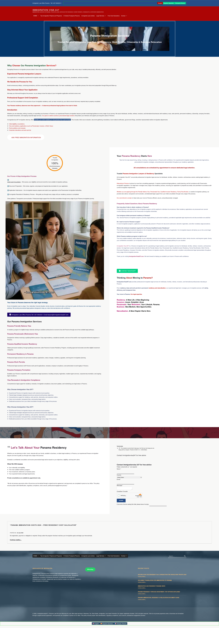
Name (119, 469)
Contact (123, 16)
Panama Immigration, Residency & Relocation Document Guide (158, 597)
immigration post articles (88, 16)
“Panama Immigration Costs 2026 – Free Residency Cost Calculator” (43, 525)
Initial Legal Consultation (14, 182)
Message (120, 485)
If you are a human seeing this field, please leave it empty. (133, 504)
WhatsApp (90, 569)
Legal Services (100, 16)
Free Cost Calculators (114, 16)
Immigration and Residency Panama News (151, 586)
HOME (35, 16)
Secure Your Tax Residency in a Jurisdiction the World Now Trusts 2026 (162, 574)
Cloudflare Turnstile (122, 491)
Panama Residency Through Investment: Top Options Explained (159, 592)
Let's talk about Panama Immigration (135, 263)
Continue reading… (16, 540)
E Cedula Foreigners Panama (72, 16)
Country (119, 475)
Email (119, 479)
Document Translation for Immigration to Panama (155, 580)
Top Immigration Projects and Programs (51, 16)
